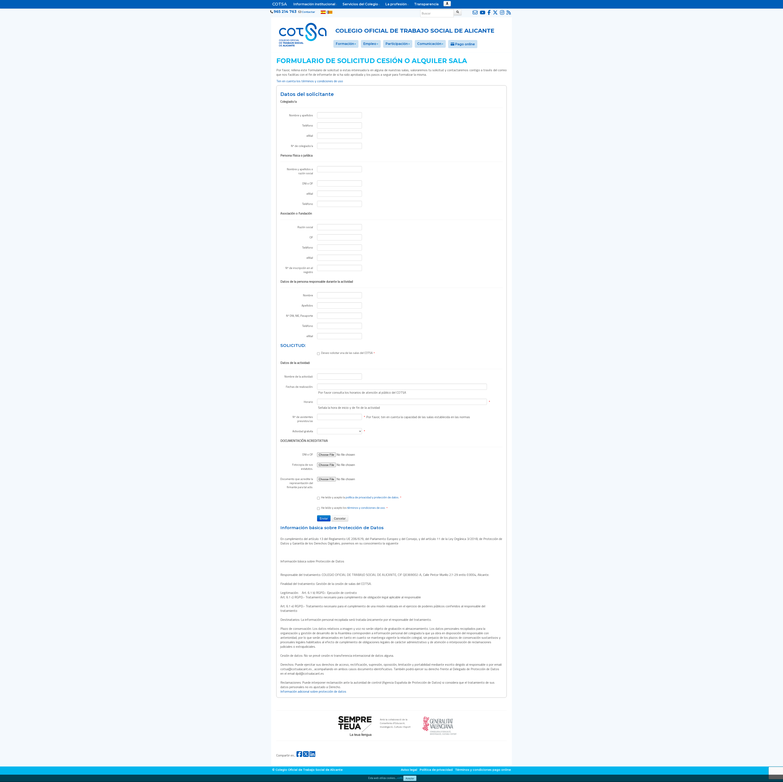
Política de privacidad (436, 770)
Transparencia (426, 4)
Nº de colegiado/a (302, 146)
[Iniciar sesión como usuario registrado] (447, 3)
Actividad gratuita (302, 431)
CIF (311, 237)
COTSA (279, 4)
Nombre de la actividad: (298, 376)
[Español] (323, 12)
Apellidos (307, 305)
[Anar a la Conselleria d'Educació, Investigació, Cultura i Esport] (439, 725)
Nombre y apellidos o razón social (300, 171)
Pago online (464, 44)
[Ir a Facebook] (488, 12)
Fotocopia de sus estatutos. (302, 466)
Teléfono (307, 125)
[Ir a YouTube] (482, 12)
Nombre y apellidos (301, 115)
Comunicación (429, 44)
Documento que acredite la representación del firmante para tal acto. (296, 483)
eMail (309, 135)
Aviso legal (409, 770)
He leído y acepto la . (361, 497)
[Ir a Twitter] (495, 12)
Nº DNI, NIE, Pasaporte (299, 315)
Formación (345, 44)
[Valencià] (329, 12)
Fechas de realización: (299, 386)
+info (400, 778)
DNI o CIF (307, 183)
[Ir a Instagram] (501, 12)
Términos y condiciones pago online (483, 770)
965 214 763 (285, 11)
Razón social (305, 227)
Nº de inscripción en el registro (299, 270)
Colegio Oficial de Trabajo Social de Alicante (414, 30)
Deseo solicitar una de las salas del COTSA (348, 353)
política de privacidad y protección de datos (372, 497)
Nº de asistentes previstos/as (303, 419)
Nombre (308, 295)
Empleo (369, 44)
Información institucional (314, 4)
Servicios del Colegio (360, 4)
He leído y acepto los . (354, 507)
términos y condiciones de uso (366, 507)
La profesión (396, 4)
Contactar (308, 11)
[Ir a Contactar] (474, 12)
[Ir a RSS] (508, 12)
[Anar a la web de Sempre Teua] (355, 725)
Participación (397, 44)
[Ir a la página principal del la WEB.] (302, 34)
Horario (308, 402)
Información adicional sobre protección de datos (313, 691)
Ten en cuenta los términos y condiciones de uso (310, 81)
